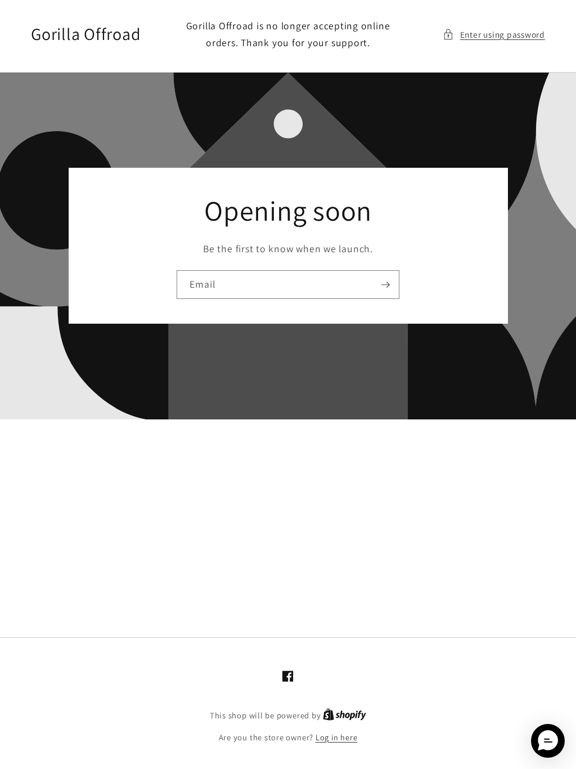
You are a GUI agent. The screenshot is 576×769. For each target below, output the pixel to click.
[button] (494, 34)
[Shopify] (344, 715)
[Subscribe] (385, 284)
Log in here (336, 737)
